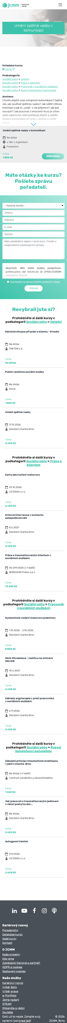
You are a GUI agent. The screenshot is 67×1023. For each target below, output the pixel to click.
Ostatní (25, 79)
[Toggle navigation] (60, 5)
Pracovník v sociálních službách (39, 86)
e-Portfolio (9, 995)
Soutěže (7, 1012)
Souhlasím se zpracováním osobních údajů (35, 282)
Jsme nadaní (10, 1000)
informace (53, 156)
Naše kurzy (9, 938)
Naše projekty (11, 954)
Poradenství (10, 930)
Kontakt (7, 943)
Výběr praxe (10, 991)
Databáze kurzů (12, 934)
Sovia (8, 69)
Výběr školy (9, 987)
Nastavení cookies (14, 971)
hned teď (24, 1021)
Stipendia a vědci (13, 1008)
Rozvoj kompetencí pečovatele (38, 90)
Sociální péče (10, 79)
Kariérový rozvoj (12, 983)
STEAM (6, 1004)
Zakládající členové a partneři (21, 963)
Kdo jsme (8, 959)
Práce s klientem (30, 83)
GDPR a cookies (12, 967)
